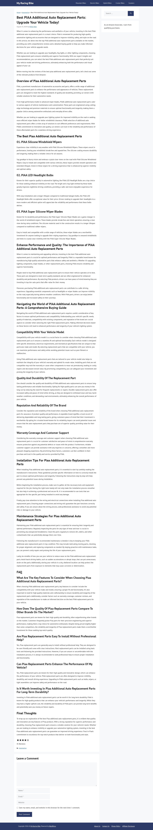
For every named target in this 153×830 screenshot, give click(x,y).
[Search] (131, 13)
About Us (97, 826)
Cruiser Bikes (120, 3)
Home (18, 12)
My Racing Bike (25, 3)
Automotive (25, 12)
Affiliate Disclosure (128, 826)
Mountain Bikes (81, 3)
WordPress (52, 826)
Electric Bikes (94, 3)
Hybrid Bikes (107, 3)
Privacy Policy (115, 826)
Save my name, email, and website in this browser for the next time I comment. (49, 808)
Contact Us (105, 826)
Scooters (131, 3)
